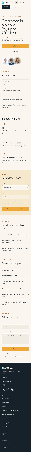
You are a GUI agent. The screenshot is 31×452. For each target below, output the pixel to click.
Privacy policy (19, 356)
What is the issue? (6, 332)
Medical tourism (6, 7)
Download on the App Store (10, 410)
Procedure (5, 193)
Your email (4, 323)
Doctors (25, 7)
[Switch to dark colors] (27, 2)
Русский (4, 441)
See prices (15, 51)
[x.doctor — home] (8, 3)
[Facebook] (8, 390)
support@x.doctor (7, 381)
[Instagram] (12, 390)
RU (23, 2)
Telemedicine (15, 7)
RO (20, 2)
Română (4, 437)
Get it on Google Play (8, 414)
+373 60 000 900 (7, 385)
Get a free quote (15, 46)
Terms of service (6, 427)
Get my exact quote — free (15, 209)
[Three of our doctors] (11, 61)
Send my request (15, 349)
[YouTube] (3, 390)
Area (3, 183)
